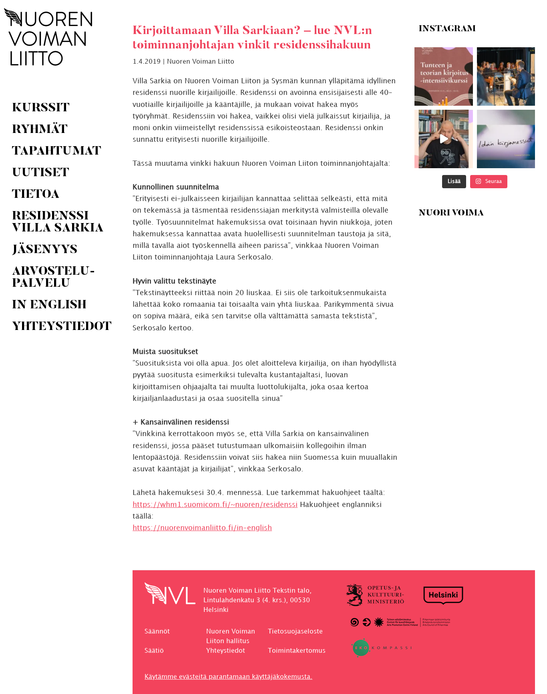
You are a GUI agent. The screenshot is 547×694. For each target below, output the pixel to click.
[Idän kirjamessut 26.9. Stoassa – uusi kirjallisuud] (506, 139)
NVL (48, 37)
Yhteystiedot (225, 651)
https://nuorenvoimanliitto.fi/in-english (202, 528)
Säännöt (157, 632)
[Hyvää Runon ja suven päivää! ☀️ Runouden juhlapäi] (506, 76)
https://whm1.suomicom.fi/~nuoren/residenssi (215, 504)
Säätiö (154, 651)
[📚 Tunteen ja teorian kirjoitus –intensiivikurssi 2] (443, 76)
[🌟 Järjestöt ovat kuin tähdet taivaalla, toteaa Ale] (443, 139)
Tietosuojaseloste (295, 632)
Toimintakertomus (297, 651)
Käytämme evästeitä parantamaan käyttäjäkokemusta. (228, 677)
